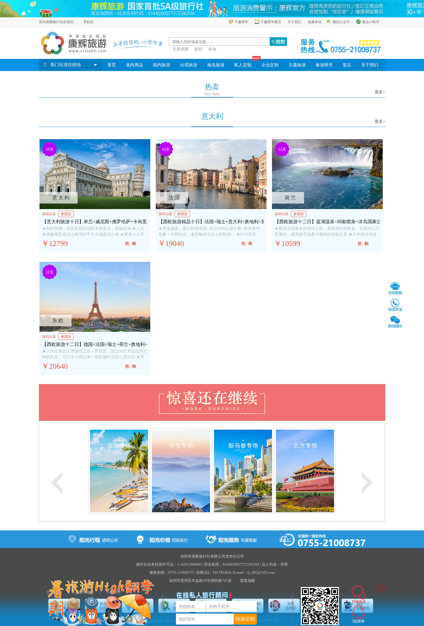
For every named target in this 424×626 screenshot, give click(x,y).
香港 (212, 49)
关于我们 (294, 22)
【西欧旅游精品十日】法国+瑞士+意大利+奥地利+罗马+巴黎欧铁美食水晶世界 (238, 221)
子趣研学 (241, 22)
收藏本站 (315, 22)
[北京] (252, 470)
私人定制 (243, 65)
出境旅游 (188, 65)
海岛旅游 (215, 65)
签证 (347, 65)
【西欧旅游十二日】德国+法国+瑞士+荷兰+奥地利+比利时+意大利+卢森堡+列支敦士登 (131, 344)
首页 (111, 65)
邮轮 (198, 49)
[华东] (128, 470)
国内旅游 (161, 65)
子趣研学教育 (270, 22)
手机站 (88, 22)
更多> (380, 92)
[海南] (66, 470)
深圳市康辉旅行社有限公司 (202, 556)
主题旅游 (297, 65)
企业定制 (270, 65)
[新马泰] (190, 470)
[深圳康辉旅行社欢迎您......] (104, 43)
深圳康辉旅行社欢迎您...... (59, 22)
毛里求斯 (180, 49)
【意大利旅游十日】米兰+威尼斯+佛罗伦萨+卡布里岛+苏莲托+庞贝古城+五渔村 (123, 221)
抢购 (132, 243)
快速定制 (245, 619)
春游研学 (324, 65)
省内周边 (134, 65)
